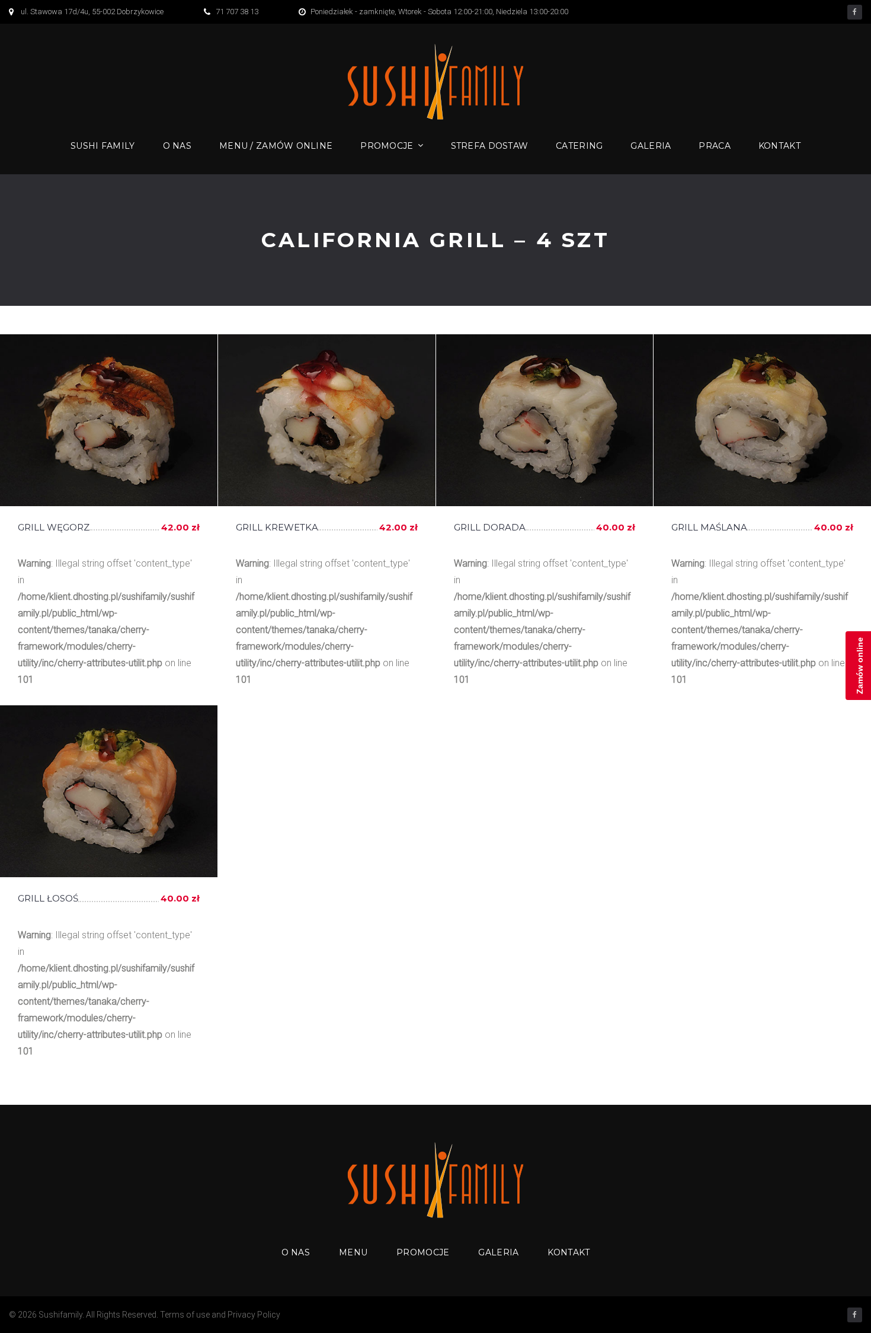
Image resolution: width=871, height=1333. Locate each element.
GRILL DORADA (490, 527)
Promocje (386, 145)
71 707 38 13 (237, 11)
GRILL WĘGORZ (53, 527)
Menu (353, 1252)
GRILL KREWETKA (277, 527)
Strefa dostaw (490, 145)
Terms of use (185, 1314)
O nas (177, 145)
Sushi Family (103, 145)
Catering (579, 145)
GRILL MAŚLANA (709, 527)
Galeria (650, 145)
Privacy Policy (254, 1314)
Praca (714, 145)
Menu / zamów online (275, 145)
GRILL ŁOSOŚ (48, 898)
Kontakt (779, 145)
